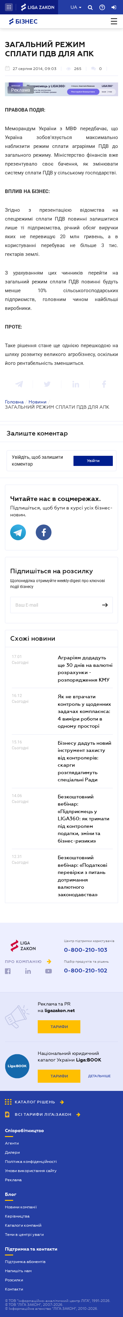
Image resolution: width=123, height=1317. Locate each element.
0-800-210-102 (85, 971)
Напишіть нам (18, 1271)
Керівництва (17, 1216)
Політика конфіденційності (31, 1161)
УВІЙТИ (93, 460)
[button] (9, 7)
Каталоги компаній (23, 1225)
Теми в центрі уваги (24, 1234)
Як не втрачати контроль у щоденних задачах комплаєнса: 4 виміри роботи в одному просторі (84, 711)
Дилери (12, 1152)
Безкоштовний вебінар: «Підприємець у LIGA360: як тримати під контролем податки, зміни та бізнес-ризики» (83, 818)
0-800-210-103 (85, 950)
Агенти (12, 1143)
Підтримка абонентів (25, 1261)
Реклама (13, 1180)
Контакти (14, 1289)
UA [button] (74, 7)
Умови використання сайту (31, 1170)
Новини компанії (21, 1207)
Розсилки (14, 1280)
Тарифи (59, 1026)
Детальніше (99, 1076)
